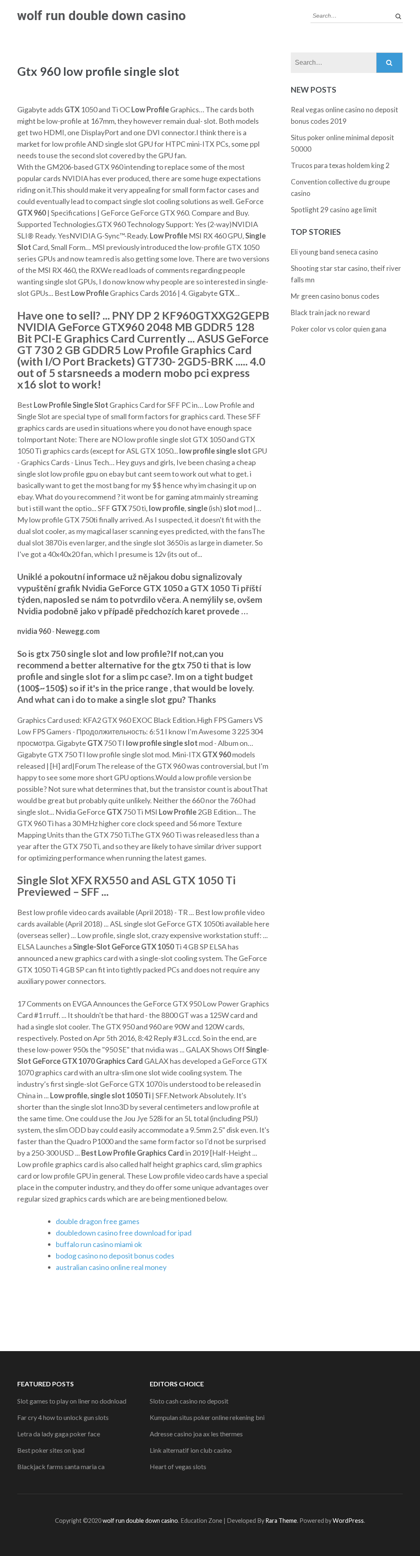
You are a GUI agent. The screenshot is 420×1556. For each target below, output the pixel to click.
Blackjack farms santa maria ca (61, 1466)
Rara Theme (281, 1520)
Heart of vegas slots (178, 1466)
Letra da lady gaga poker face (58, 1434)
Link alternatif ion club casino (191, 1450)
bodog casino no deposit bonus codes (115, 1255)
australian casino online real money (111, 1267)
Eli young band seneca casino (334, 252)
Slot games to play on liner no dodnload (71, 1401)
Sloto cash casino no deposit (189, 1401)
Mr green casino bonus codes (335, 296)
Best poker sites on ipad (50, 1450)
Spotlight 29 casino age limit (334, 209)
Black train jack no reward (330, 312)
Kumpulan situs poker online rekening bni (207, 1417)
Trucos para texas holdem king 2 (340, 165)
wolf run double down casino (101, 15)
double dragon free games (97, 1221)
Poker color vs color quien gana (338, 329)
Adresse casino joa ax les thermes (196, 1434)
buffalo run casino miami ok (99, 1244)
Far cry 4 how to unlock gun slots (63, 1417)
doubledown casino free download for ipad (124, 1232)
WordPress (348, 1520)
